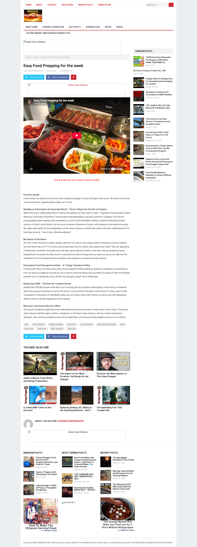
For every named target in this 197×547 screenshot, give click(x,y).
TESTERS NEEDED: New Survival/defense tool (48, 33)
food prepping (87, 324)
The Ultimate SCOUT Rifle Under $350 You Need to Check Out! (122, 486)
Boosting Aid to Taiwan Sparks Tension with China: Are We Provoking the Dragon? (159, 148)
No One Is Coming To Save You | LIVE (149, 71)
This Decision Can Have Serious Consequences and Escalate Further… (158, 121)
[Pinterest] (73, 77)
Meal (122, 324)
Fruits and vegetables (107, 324)
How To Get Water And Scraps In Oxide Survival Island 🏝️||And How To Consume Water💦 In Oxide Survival (85, 462)
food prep (71, 324)
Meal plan (29, 329)
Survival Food (93, 27)
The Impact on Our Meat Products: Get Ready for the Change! (74, 376)
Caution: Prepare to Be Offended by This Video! (46, 473)
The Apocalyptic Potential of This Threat (123, 459)
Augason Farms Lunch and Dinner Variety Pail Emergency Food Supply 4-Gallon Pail (159, 161)
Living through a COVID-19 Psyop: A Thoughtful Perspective (46, 487)
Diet (26, 324)
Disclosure (67, 5)
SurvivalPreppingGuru (33, 71)
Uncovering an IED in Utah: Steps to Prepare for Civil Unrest (157, 134)
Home (28, 5)
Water (108, 27)
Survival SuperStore (53, 27)
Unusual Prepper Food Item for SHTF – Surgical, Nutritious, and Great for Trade (46, 461)
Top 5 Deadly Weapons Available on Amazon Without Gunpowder (158, 175)
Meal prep (42, 329)
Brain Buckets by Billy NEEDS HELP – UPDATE (84, 489)
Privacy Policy (85, 5)
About (39, 5)
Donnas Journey (55, 324)
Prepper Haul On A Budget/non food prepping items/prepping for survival (159, 81)
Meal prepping (57, 329)
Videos (119, 27)
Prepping (71, 329)
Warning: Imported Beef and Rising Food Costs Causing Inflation (123, 473)
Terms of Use (104, 5)
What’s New (31, 27)
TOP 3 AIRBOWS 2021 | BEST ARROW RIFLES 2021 (84, 476)
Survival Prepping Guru (40, 543)
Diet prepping (38, 324)
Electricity (75, 27)
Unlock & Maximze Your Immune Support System (77, 180)
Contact (52, 5)
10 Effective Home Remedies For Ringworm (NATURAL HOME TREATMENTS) (158, 59)
